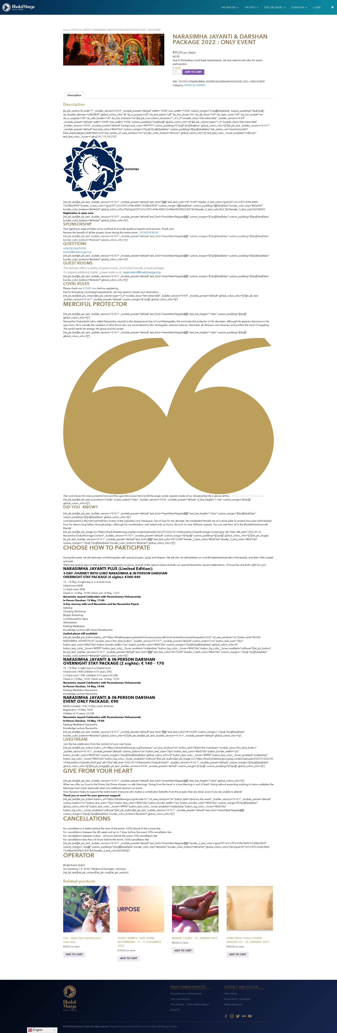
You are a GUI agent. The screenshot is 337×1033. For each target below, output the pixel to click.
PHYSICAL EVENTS (81, 29)
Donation (297, 7)
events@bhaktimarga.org (77, 252)
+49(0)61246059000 (74, 248)
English (37, 1029)
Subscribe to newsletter (237, 999)
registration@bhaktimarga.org (141, 272)
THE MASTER (228, 7)
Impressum (129, 1026)
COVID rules (90, 288)
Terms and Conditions (147, 1026)
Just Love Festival (180, 999)
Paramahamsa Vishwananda (186, 993)
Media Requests (233, 1004)
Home (66, 29)
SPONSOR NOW (149, 232)
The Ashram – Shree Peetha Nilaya (189, 1004)
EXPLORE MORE (273, 7)
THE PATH (250, 7)
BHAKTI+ (175, 1009)
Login (317, 7)
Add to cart (193, 71)
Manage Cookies (168, 1026)
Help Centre (230, 993)
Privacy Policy (116, 1026)
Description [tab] (74, 95)
